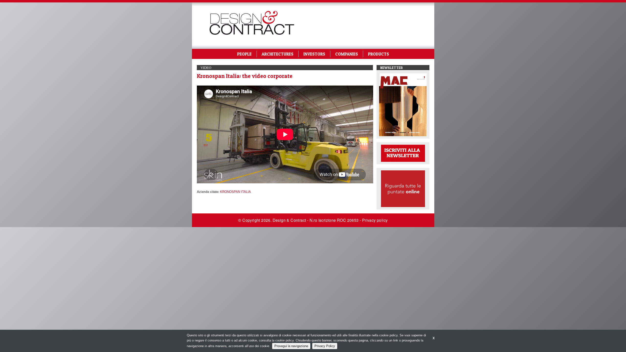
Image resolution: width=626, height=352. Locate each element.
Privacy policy (375, 220)
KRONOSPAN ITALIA (235, 192)
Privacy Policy (324, 346)
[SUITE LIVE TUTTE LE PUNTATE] (403, 188)
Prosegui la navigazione (291, 346)
